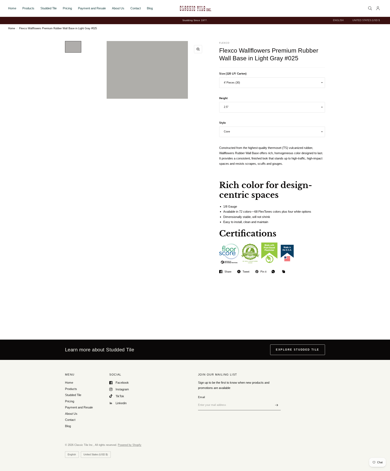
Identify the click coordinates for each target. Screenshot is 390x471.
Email (201, 397)
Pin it (263, 271)
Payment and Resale (92, 8)
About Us (118, 8)
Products (28, 8)
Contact (135, 8)
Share (227, 271)
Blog (150, 8)
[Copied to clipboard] (284, 272)
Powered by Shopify (129, 444)
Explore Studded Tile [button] (297, 349)
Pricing (67, 8)
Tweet (246, 271)
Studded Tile (48, 8)
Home (12, 8)
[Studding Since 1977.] (195, 20)
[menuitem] (13, 8)
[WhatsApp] (274, 271)
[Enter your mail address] (277, 405)
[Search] (370, 8)
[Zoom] (198, 49)
